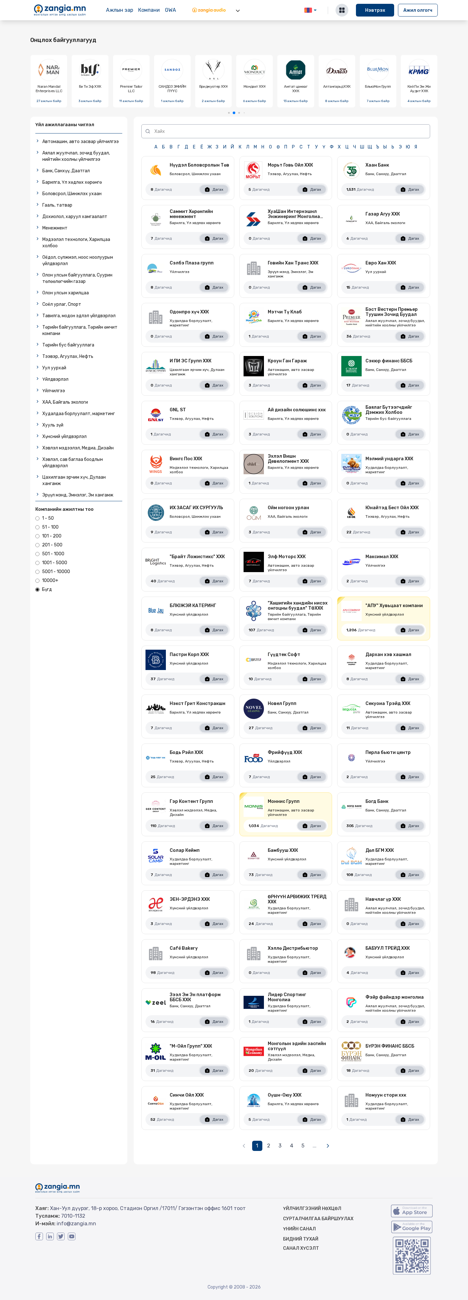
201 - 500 (52, 545)
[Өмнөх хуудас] (244, 1146)
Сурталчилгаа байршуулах (318, 1218)
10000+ (50, 580)
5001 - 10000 (56, 571)
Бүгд (47, 589)
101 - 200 (51, 536)
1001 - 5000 (54, 562)
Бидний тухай (300, 1239)
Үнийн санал (299, 1229)
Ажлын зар (119, 10)
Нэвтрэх (375, 10)
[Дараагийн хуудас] (328, 1146)
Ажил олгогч (417, 10)
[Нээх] (237, 10)
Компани (149, 10)
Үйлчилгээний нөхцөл (312, 1208)
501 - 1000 (53, 554)
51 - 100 (50, 527)
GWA (170, 10)
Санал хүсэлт (301, 1248)
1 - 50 (48, 518)
